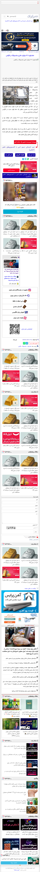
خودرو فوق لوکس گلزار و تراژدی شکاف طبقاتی (24, 677)
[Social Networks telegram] (23, 159)
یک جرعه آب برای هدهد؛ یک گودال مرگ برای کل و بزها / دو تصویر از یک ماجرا (11, 271)
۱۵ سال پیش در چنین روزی (18, 295)
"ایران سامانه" (17, 870)
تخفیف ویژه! (14, 863)
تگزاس (19, 346)
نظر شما (35, 497)
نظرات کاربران (20, 155)
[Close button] (39, 855)
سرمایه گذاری (11, 170)
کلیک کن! (20, 211)
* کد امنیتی (35, 525)
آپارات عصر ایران (18, 318)
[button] (6, 30)
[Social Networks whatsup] (28, 159)
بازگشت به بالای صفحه (30, 589)
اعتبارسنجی (35, 539)
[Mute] (8, 200)
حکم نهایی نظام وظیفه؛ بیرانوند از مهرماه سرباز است (22, 663)
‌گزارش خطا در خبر (33, 343)
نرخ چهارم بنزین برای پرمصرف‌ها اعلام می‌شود (24, 691)
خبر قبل (9, 155)
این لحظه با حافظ (18, 301)
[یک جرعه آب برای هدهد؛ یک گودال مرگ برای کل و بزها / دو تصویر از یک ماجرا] (11, 264)
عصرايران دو (36, 51)
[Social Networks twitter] (26, 159)
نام (37, 500)
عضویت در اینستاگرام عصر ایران (18, 290)
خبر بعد (30, 155)
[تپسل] (4, 180)
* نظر (36, 511)
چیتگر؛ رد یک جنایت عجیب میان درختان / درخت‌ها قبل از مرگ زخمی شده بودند (11, 278)
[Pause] (5, 200)
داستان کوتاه (31, 51)
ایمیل (36, 505)
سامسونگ (24, 346)
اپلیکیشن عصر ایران (26, 329)
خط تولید (29, 346)
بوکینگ (30, 539)
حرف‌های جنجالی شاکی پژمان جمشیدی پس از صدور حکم (21, 658)
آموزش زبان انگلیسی (18, 312)
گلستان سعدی (17, 307)
